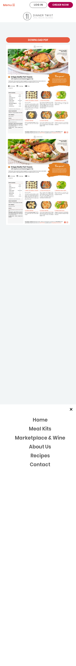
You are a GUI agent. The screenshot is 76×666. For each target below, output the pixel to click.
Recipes (40, 455)
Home (40, 420)
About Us (40, 446)
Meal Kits (40, 428)
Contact (40, 464)
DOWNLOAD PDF (38, 40)
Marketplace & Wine (40, 437)
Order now (60, 5)
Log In (38, 5)
